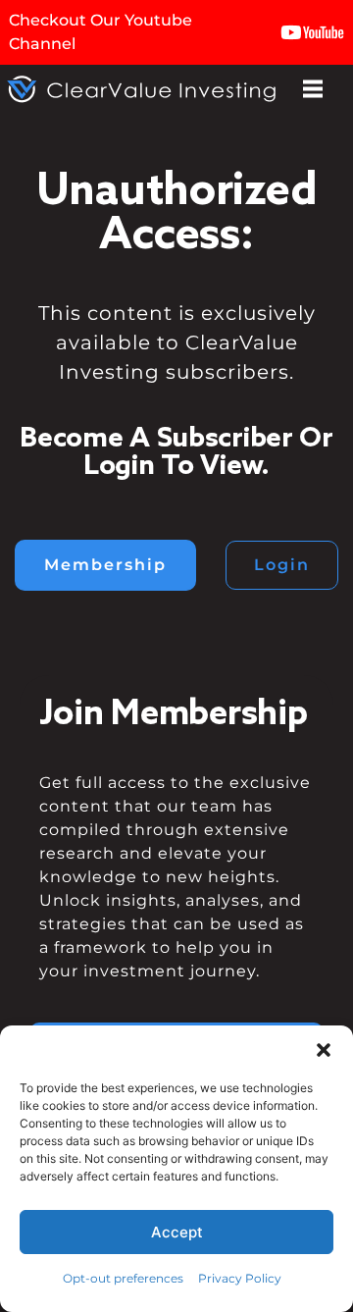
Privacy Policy (239, 1278)
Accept (177, 1232)
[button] (323, 1050)
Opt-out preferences (123, 1278)
